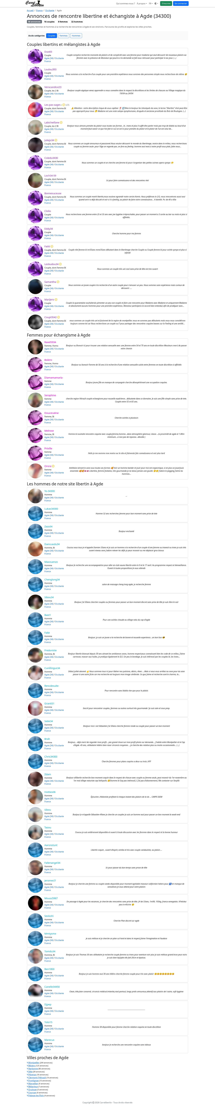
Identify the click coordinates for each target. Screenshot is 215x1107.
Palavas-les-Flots (36, 1095)
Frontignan (33, 1080)
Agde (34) (48, 58)
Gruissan (32, 1089)
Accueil (30, 10)
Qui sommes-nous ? (125, 3)
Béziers (31, 1065)
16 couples (49, 21)
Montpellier (33, 1062)
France (39, 10)
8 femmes (63, 21)
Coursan (32, 1092)
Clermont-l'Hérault (37, 1077)
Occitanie (49, 10)
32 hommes (77, 21)
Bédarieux (33, 1086)
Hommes (76, 35)
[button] (151, 3)
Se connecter (181, 3)
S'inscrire (166, 3)
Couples (51, 35)
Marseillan (33, 1083)
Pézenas (32, 1074)
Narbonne (33, 1068)
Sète (30, 1071)
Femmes (64, 35)
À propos (141, 3)
